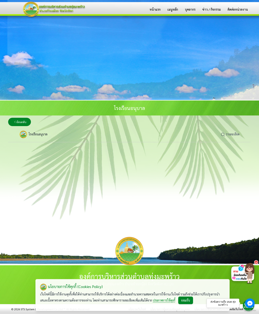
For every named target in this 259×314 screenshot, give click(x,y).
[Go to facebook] (250, 303)
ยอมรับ (185, 300)
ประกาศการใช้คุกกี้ (164, 300)
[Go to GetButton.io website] (250, 310)
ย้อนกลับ (21, 122)
